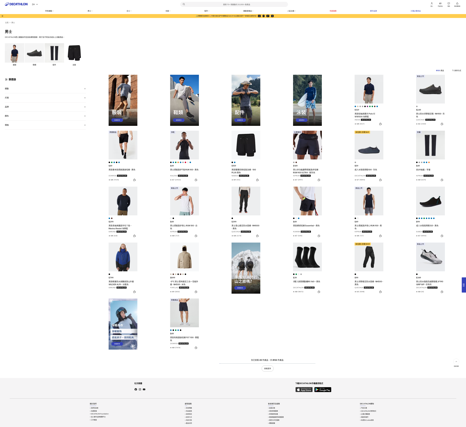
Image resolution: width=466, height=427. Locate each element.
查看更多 (267, 368)
